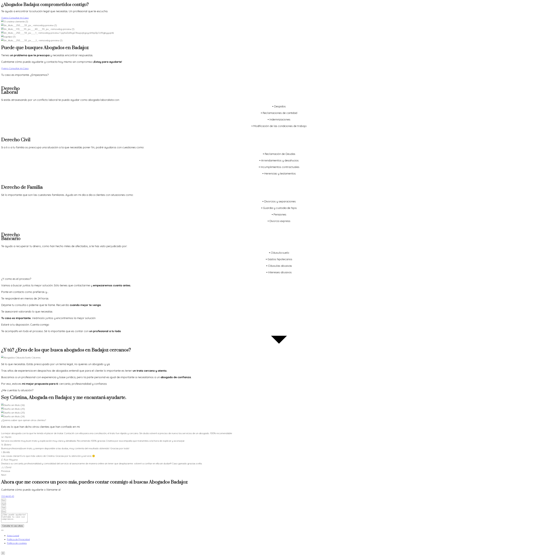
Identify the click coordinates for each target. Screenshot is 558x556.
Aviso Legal (13, 535)
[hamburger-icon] (2, 530)
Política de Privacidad (18, 539)
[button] (279, 471)
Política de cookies (17, 543)
